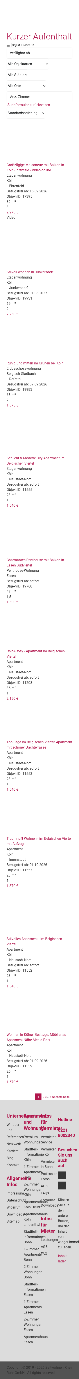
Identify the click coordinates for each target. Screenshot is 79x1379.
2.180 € (12, 698)
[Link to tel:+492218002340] (55, 18)
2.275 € (12, 212)
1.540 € (12, 505)
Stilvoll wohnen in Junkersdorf (30, 272)
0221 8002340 (66, 1132)
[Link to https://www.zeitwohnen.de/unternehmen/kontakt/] (55, 24)
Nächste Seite (61, 1096)
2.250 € (12, 314)
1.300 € (12, 602)
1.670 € (12, 1082)
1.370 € (12, 886)
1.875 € (12, 405)
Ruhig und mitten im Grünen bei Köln (35, 363)
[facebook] (62, 1175)
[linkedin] (62, 1185)
